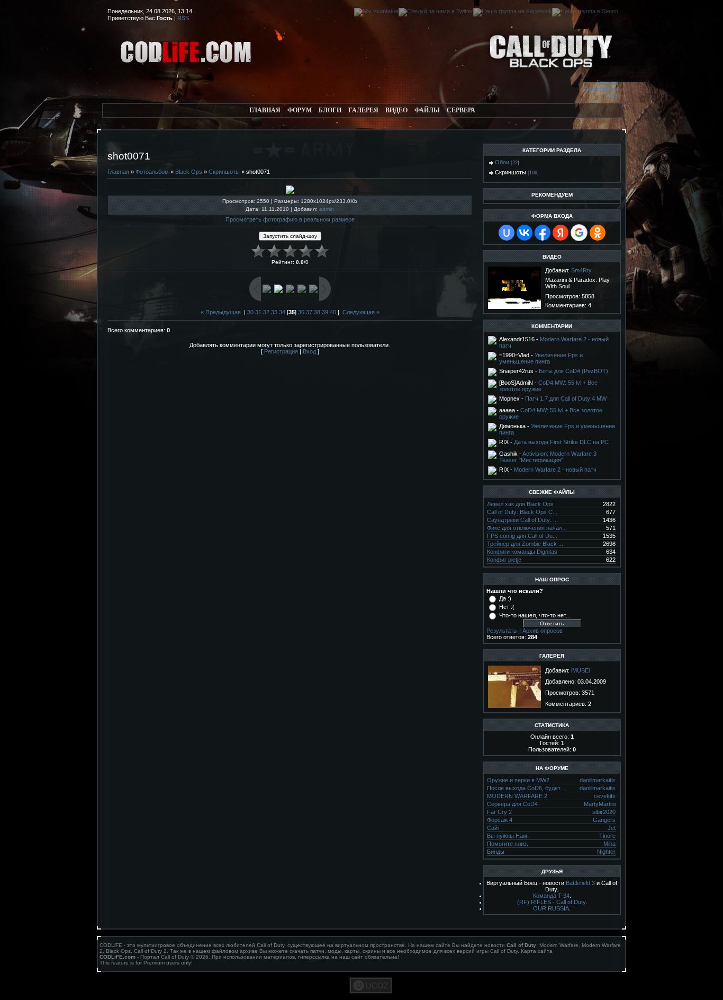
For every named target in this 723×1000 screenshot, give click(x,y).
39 (325, 312)
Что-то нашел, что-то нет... (535, 615)
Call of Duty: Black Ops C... (522, 512)
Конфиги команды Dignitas (522, 551)
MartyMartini (600, 804)
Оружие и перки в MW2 (518, 780)
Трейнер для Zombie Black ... (525, 544)
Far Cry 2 (499, 812)
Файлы (427, 110)
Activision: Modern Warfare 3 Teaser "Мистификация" (548, 456)
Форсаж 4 (499, 820)
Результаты (502, 630)
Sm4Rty (581, 270)
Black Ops (188, 172)
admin (326, 209)
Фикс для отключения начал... (527, 528)
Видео (396, 110)
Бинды (495, 851)
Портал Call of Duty (164, 957)
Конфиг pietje (504, 559)
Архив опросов (542, 630)
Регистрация (601, 89)
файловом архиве (235, 951)
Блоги (330, 110)
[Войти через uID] (506, 233)
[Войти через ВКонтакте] (524, 233)
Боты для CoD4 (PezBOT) (573, 371)
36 (301, 312)
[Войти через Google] (579, 232)
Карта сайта (537, 951)
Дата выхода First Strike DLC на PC (561, 442)
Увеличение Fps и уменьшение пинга (541, 358)
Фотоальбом (152, 172)
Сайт (493, 828)
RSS (183, 18)
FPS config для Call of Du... (522, 536)
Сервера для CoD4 (512, 804)
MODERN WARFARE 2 (517, 796)
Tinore (607, 836)
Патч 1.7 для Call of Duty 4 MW (566, 398)
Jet (612, 828)
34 (282, 312)
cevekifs (605, 796)
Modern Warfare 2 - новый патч (555, 469)
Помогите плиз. (507, 843)
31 (258, 312)
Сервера (461, 110)
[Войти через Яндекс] (560, 233)
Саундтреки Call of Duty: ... (522, 520)
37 (309, 312)
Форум (299, 110)
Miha (609, 843)
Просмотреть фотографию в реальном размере (290, 219)
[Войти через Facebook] (542, 233)
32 (266, 312)
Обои (502, 162)
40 (333, 312)
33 (274, 312)
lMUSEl (580, 670)
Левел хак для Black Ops (520, 504)
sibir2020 (604, 812)
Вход (611, 95)
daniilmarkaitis (598, 780)
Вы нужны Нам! (508, 836)
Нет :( (506, 607)
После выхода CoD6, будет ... (527, 788)
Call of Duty (270, 945)
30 (250, 312)
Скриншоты (224, 172)
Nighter (606, 851)
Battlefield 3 (580, 883)
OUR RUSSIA (551, 908)
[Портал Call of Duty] (186, 77)
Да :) (505, 598)
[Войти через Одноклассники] (597, 233)
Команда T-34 (551, 895)
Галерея (363, 110)
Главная (607, 82)
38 (317, 312)
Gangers (604, 820)
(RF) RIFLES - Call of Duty (551, 902)
